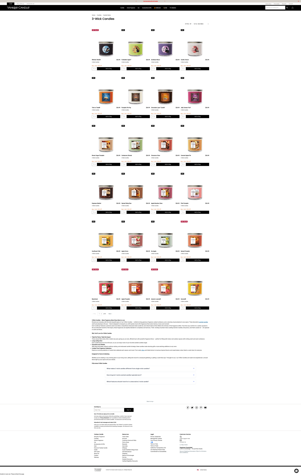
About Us (96, 453)
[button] (296, 471)
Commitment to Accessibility (158, 451)
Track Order (125, 436)
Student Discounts (127, 459)
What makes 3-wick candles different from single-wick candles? (128, 368)
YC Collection (173, 7)
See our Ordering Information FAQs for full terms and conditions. (193, 452)
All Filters (187, 23)
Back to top (150, 401)
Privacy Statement (104, 417)
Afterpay (124, 448)
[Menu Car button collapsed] (140, 8)
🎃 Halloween (157, 7)
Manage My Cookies (156, 438)
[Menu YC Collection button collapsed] (177, 8)
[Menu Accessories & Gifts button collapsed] (152, 8)
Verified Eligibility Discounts (130, 461)
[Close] (298, 1)
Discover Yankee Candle (100, 448)
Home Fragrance (131, 7)
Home (93, 15)
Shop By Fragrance (99, 436)
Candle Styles (107, 15)
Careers (96, 455)
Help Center (184, 444)
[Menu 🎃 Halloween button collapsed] (161, 8)
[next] (165, 1)
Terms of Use (154, 444)
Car (138, 7)
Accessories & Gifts (146, 7)
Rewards (124, 444)
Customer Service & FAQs (129, 440)
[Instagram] (196, 407)
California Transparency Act (158, 447)
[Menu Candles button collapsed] (125, 8)
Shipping (124, 453)
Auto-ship (125, 446)
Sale (95, 446)
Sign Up (129, 410)
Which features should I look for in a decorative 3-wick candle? (128, 381)
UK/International (126, 451)
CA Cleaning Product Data (157, 449)
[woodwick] (21, 4)
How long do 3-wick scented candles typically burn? (124, 375)
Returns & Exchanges (128, 455)
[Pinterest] (201, 407)
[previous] (136, 1)
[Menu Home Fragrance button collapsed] (136, 8)
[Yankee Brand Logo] (18, 8)
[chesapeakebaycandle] (31, 4)
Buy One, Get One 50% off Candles (151, 1)
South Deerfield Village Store (130, 450)
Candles (122, 7)
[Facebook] (187, 407)
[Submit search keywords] (287, 7)
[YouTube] (205, 407)
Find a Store (125, 442)
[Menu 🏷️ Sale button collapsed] (168, 8)
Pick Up (124, 457)
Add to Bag (109, 68)
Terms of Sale (154, 446)
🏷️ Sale (165, 7)
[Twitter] (192, 407)
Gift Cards (97, 451)
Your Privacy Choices (156, 440)
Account (124, 438)
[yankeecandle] (11, 4)
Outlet (95, 450)
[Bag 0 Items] (292, 7)
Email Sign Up (97, 406)
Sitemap (96, 457)
